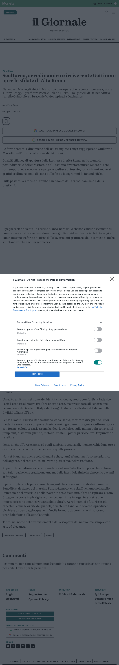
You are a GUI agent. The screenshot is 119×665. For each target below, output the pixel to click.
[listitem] (59, 322)
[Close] (113, 280)
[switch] (98, 329)
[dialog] (59, 332)
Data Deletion (42, 385)
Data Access (59, 385)
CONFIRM (37, 374)
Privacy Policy (77, 385)
